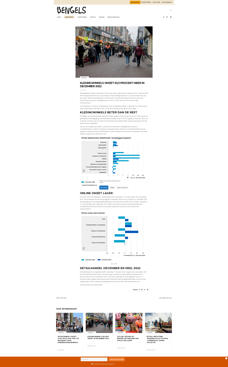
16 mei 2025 (61, 349)
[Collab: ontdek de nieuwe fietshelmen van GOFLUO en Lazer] (128, 323)
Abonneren (135, 2)
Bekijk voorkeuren (122, 187)
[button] (128, 177)
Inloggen (156, 2)
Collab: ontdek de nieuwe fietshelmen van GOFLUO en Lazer (127, 338)
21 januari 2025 (121, 348)
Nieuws (84, 77)
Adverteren (146, 2)
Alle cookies (103, 187)
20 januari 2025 (151, 349)
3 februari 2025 (91, 346)
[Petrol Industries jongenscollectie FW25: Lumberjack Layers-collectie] (158, 323)
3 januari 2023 (83, 90)
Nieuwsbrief (167, 2)
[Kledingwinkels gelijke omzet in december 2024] (99, 323)
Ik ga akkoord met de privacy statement (103, 364)
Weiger (112, 187)
